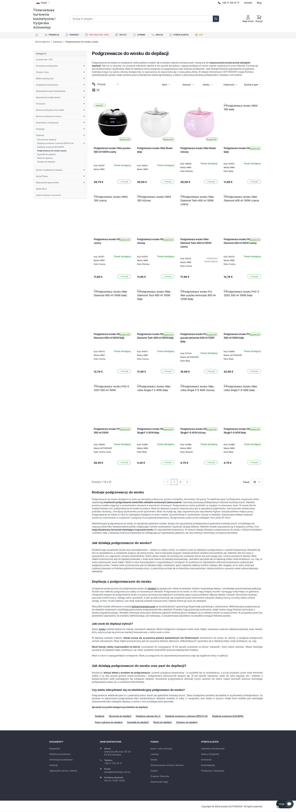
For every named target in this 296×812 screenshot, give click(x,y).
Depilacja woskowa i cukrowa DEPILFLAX (186, 716)
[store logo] (46, 19)
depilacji (152, 588)
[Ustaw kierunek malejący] (94, 84)
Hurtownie (206, 759)
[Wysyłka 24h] (242, 122)
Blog (259, 2)
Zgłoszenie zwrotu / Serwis (63, 770)
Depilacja (57, 41)
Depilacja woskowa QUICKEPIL (228, 716)
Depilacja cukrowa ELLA (148, 716)
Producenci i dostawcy (212, 770)
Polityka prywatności (60, 754)
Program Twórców (159, 776)
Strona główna (42, 41)
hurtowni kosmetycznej (143, 606)
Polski (44, 2)
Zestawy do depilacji (186, 722)
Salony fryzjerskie (210, 754)
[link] (167, 482)
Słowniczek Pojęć (159, 781)
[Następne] (187, 482)
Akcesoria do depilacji (120, 716)
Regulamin (54, 748)
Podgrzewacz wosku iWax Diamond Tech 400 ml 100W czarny (195, 243)
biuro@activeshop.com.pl (117, 772)
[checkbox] (94, 90)
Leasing (154, 754)
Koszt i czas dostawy (161, 748)
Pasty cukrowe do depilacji (108, 722)
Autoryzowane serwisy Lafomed (166, 765)
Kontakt (248, 2)
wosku (102, 629)
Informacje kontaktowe (61, 759)
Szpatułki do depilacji (138, 722)
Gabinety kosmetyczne (212, 748)
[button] (285, 804)
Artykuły (53, 765)
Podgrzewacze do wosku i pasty (81, 41)
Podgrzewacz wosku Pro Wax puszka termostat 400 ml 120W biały (197, 337)
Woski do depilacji (162, 722)
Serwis (153, 759)
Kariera (154, 770)
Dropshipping (208, 765)
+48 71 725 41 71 (230, 2)
